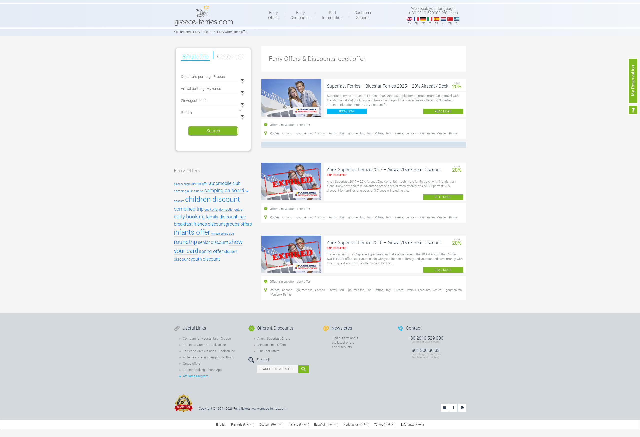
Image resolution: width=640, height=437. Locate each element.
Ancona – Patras (326, 133)
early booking (189, 216)
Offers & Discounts (418, 290)
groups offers (239, 224)
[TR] (450, 19)
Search (213, 130)
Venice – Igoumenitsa (420, 133)
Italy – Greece (395, 133)
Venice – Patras (447, 133)
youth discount (205, 259)
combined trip (189, 209)
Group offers (191, 363)
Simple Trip (195, 57)
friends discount (209, 224)
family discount (222, 217)
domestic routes (230, 209)
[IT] (429, 19)
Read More (443, 111)
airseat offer (287, 125)
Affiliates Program (195, 376)
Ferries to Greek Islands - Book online (209, 351)
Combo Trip (231, 57)
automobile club (225, 183)
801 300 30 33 (426, 350)
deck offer (303, 125)
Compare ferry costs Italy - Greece (207, 338)
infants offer (192, 232)
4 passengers (182, 184)
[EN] (409, 19)
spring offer (211, 251)
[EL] (457, 19)
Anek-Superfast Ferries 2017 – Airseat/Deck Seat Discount (384, 169)
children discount (212, 199)
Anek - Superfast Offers (274, 338)
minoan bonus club (222, 233)
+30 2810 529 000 (426, 338)
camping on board (224, 190)
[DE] (423, 19)
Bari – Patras (374, 133)
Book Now (347, 111)
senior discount (213, 242)
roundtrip (185, 241)
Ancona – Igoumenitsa (297, 133)
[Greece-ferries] (204, 15)
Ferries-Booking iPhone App (202, 370)
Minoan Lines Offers (272, 345)
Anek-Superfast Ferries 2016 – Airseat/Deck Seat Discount (384, 242)
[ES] (436, 19)
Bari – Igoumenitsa (351, 133)
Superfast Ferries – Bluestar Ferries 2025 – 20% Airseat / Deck (387, 86)
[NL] (443, 19)
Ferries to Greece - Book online (204, 345)
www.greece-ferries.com (269, 408)
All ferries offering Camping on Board (208, 357)
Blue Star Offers (269, 351)
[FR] (416, 19)
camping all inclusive (189, 191)
